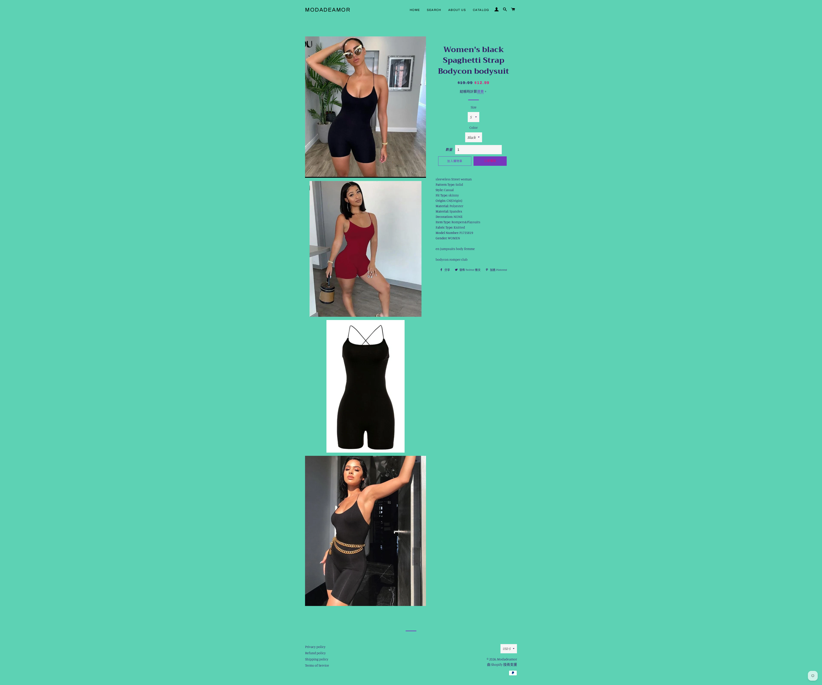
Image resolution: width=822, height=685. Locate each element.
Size (474, 107)
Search (434, 10)
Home (415, 10)
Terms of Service (317, 665)
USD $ (507, 648)
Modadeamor (327, 10)
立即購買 (490, 160)
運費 (480, 91)
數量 (448, 149)
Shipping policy (316, 659)
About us (457, 10)
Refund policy (315, 653)
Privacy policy (315, 647)
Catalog (481, 10)
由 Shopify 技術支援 (502, 664)
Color (473, 127)
